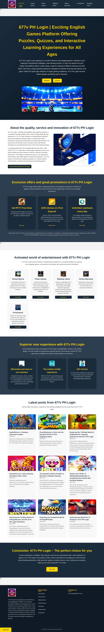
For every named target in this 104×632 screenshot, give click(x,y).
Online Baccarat (67, 4)
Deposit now (52, 225)
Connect (57, 80)
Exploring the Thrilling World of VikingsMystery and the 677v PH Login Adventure (21, 519)
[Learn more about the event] (52, 12)
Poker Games (43, 4)
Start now (21, 225)
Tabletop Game (55, 4)
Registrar (46, 80)
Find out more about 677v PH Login (19, 166)
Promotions (80, 3)
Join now (52, 569)
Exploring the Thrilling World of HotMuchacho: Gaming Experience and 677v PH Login (82, 434)
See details (82, 225)
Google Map (41, 612)
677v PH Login (21, 4)
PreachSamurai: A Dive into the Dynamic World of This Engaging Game (52, 434)
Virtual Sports (32, 4)
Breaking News (89, 4)
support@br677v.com (77, 593)
